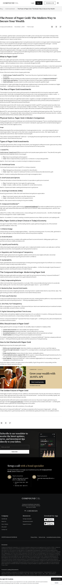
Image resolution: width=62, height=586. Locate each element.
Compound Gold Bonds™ (17, 401)
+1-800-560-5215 (21, 479)
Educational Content (28, 521)
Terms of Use (41, 537)
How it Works (5, 524)
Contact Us (4, 529)
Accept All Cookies (56, 579)
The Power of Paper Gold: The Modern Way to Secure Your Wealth (36, 9)
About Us (4, 521)
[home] (10, 3)
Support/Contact (27, 524)
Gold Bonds (4, 519)
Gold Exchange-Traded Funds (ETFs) (10, 152)
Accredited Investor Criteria (53, 537)
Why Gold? (4, 527)
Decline (56, 583)
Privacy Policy (34, 537)
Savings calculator (27, 519)
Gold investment (10, 9)
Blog (1, 9)
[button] (58, 3)
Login (32, 3)
